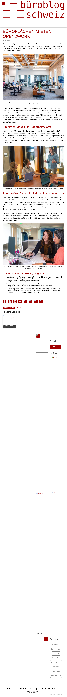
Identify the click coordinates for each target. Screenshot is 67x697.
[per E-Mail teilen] (41, 303)
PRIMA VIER (61, 694)
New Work (20, 308)
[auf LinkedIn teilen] (36, 302)
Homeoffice (56, 667)
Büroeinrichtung (57, 649)
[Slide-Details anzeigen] (56, 421)
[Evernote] (25, 302)
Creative (56, 653)
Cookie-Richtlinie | (50, 688)
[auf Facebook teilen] (4, 302)
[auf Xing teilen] (30, 302)
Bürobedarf (56, 645)
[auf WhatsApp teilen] (15, 302)
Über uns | (10, 688)
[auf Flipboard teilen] (20, 302)
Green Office (56, 662)
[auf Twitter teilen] (9, 302)
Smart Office (56, 675)
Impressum (32, 691)
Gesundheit (56, 658)
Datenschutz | (28, 688)
